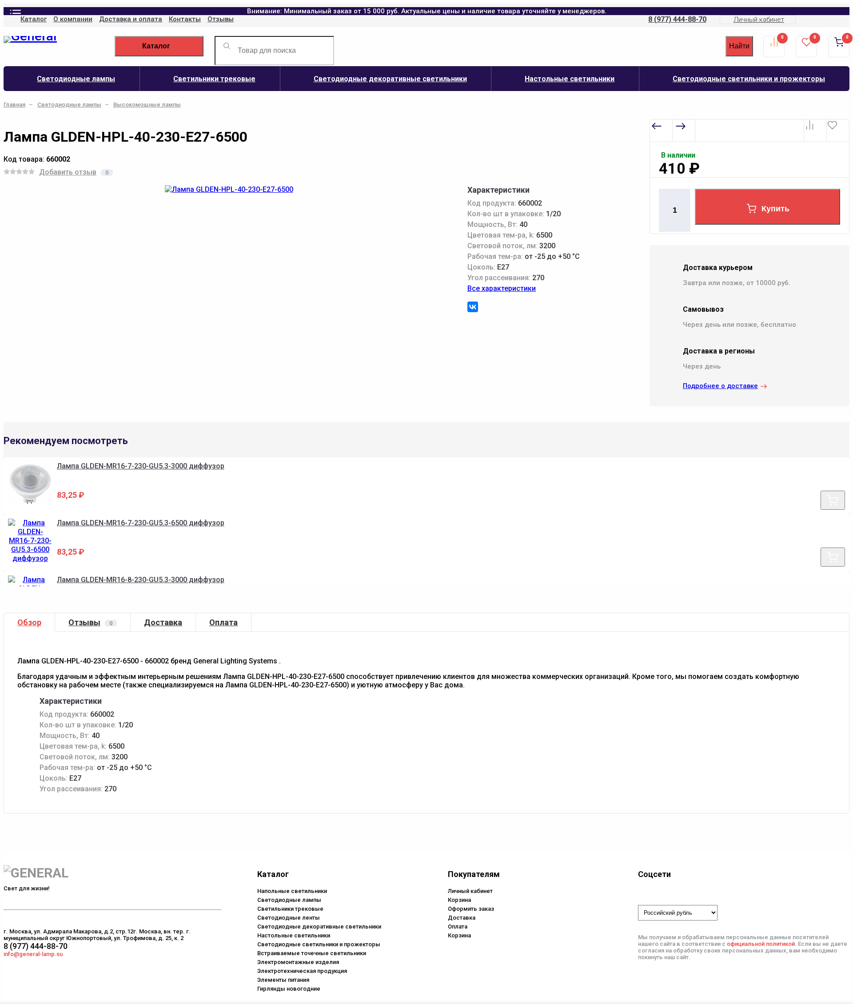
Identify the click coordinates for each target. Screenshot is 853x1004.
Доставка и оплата (130, 19)
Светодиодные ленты (288, 917)
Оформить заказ (471, 908)
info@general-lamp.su (33, 954)
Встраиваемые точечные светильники (311, 953)
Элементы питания (283, 979)
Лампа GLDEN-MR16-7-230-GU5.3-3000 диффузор (140, 466)
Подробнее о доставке (720, 386)
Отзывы (220, 19)
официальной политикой (761, 944)
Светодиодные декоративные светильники (390, 79)
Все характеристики (501, 288)
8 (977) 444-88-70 (677, 19)
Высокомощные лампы (147, 104)
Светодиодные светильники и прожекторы (318, 944)
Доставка (163, 622)
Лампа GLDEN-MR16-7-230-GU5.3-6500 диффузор (140, 523)
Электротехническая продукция (302, 971)
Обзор (29, 622)
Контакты (185, 19)
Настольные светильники (569, 79)
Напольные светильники (292, 891)
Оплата (223, 622)
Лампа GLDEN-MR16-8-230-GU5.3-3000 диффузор (140, 579)
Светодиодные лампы (76, 79)
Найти (739, 46)
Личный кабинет (758, 20)
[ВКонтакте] (472, 307)
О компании (72, 19)
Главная (14, 104)
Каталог (33, 19)
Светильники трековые (214, 79)
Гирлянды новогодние (288, 988)
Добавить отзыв (67, 172)
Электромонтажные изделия (298, 962)
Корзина (459, 900)
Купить (775, 208)
